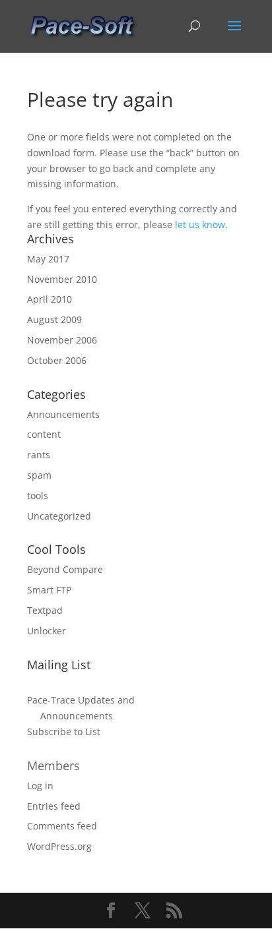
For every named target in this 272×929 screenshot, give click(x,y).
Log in (40, 785)
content (44, 434)
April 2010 (49, 299)
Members (53, 765)
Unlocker (46, 630)
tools (37, 495)
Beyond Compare (65, 569)
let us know (200, 224)
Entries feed (54, 806)
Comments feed (62, 826)
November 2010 (62, 279)
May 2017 (48, 259)
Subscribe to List (63, 731)
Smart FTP (49, 590)
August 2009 (54, 319)
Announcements (63, 414)
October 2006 (56, 360)
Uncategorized (59, 516)
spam (39, 475)
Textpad (45, 610)
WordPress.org (59, 846)
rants (38, 454)
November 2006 (62, 340)
